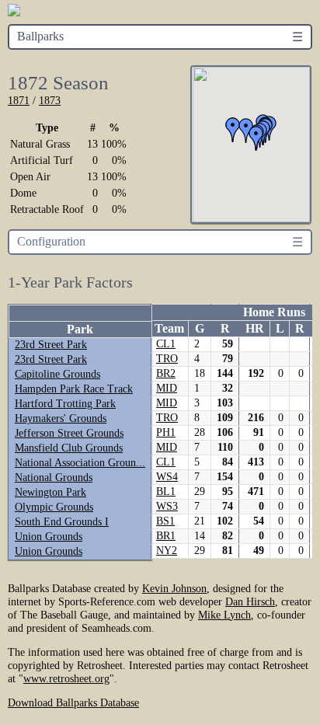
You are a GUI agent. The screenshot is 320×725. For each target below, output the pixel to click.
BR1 (166, 536)
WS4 (167, 477)
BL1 (166, 491)
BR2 (166, 373)
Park (80, 329)
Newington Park (50, 492)
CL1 (166, 344)
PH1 (166, 432)
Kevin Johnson (174, 588)
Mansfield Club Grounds (69, 448)
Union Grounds (48, 536)
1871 (19, 100)
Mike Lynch (224, 614)
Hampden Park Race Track (74, 389)
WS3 (167, 506)
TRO (167, 358)
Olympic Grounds (54, 507)
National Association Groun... (80, 463)
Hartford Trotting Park (65, 404)
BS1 (165, 521)
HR (254, 328)
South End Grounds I (62, 522)
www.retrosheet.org (66, 678)
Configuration (51, 241)
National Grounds (53, 477)
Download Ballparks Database (73, 702)
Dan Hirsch (250, 601)
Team (169, 328)
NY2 (166, 550)
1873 (50, 100)
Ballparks (40, 36)
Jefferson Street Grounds (69, 433)
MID (166, 388)
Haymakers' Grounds (60, 418)
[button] (256, 138)
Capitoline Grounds (57, 374)
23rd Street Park (51, 344)
